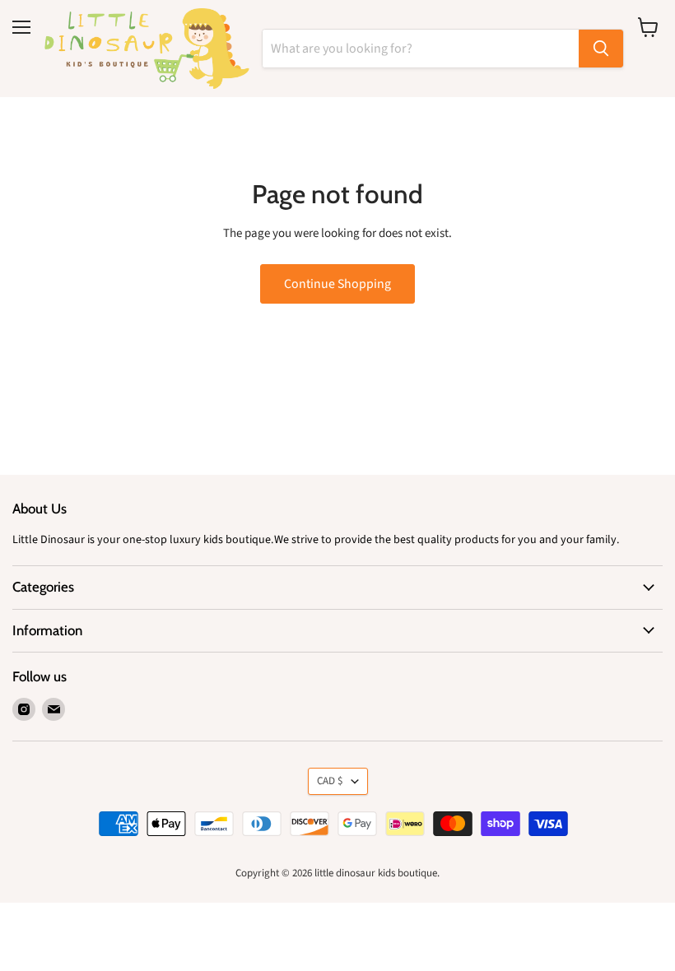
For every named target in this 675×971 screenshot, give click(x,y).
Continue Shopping (337, 284)
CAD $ (330, 781)
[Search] (601, 48)
